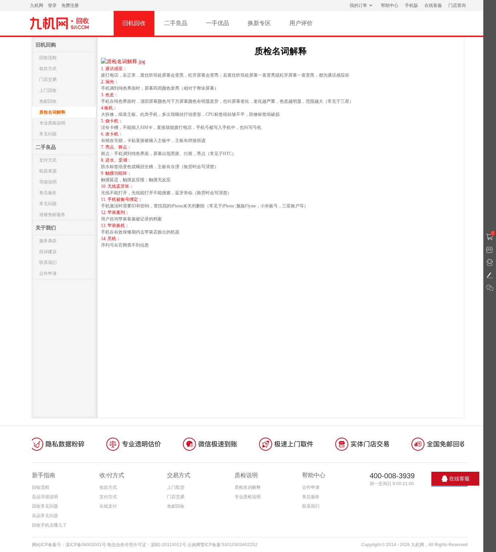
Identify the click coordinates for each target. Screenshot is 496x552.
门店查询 (457, 5)
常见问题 (48, 134)
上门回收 (48, 90)
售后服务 (48, 192)
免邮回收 (48, 101)
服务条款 (48, 240)
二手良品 (175, 23)
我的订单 (358, 5)
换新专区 (259, 23)
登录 (52, 5)
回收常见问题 (45, 506)
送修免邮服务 (52, 214)
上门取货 (175, 487)
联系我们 (48, 262)
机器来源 (48, 171)
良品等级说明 (45, 496)
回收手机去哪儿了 (49, 525)
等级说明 (48, 181)
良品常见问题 (45, 515)
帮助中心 (389, 5)
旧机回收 (134, 23)
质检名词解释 (52, 112)
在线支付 (108, 506)
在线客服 (433, 5)
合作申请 (48, 273)
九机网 (36, 5)
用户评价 (301, 23)
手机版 (411, 5)
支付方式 (48, 160)
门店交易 (48, 79)
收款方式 (48, 68)
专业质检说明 (52, 123)
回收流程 (48, 57)
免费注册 (70, 5)
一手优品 (217, 23)
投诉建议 (48, 251)
